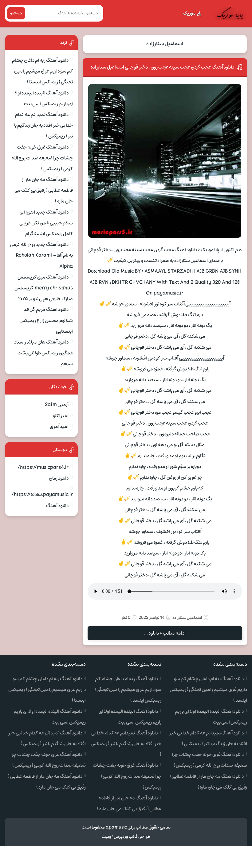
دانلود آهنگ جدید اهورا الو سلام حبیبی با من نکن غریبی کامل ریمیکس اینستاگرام (46, 223)
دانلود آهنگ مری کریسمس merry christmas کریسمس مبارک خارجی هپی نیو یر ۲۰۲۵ (43, 288)
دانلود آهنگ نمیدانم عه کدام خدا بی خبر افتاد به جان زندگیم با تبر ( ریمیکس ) (43, 125)
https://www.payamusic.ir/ (42, 495)
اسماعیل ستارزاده (164, 43)
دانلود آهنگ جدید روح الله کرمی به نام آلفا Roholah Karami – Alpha (41, 255)
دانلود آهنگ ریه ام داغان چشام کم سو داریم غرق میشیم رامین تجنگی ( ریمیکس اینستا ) (42, 71)
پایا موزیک (192, 13)
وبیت (106, 836)
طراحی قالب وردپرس (132, 836)
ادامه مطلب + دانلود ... (165, 633)
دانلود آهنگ (57, 506)
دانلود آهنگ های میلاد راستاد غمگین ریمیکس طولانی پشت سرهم (43, 353)
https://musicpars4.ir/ (43, 467)
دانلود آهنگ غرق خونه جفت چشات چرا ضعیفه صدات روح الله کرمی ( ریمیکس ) (42, 158)
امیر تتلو (61, 416)
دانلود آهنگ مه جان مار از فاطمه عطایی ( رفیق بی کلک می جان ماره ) (43, 190)
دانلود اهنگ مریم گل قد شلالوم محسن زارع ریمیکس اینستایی (46, 320)
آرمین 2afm (57, 405)
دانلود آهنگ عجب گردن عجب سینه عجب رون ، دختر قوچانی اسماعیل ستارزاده (162, 67)
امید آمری (59, 427)
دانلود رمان (59, 478)
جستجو (16, 13)
